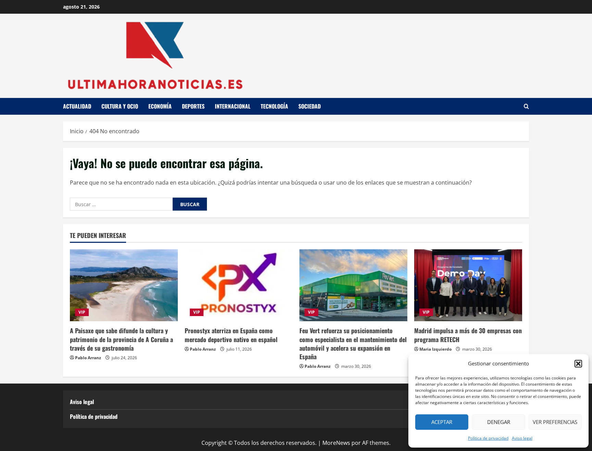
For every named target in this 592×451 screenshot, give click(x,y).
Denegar (498, 421)
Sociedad (309, 106)
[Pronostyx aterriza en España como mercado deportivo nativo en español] (239, 285)
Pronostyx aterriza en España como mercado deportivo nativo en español (231, 334)
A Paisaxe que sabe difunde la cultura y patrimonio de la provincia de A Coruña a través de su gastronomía (121, 339)
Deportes (193, 106)
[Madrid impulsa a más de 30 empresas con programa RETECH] (468, 285)
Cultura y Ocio (119, 106)
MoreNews (336, 443)
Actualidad (77, 106)
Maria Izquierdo (435, 349)
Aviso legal (522, 438)
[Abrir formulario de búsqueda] (526, 106)
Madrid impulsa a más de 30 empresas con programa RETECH (468, 334)
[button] (578, 363)
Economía (160, 106)
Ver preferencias (555, 421)
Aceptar (441, 421)
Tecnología (274, 106)
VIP (81, 312)
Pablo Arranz (88, 358)
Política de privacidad (488, 438)
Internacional (232, 106)
